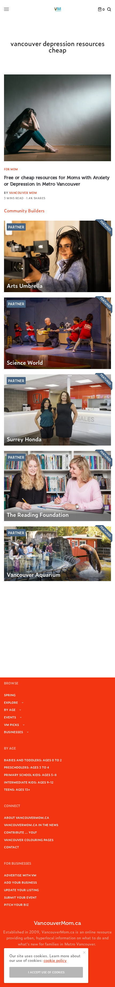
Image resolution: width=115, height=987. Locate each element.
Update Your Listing (21, 890)
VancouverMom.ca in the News (31, 825)
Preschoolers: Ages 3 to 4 (26, 767)
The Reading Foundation (38, 514)
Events (10, 717)
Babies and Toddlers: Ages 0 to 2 (33, 760)
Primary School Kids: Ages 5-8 (30, 775)
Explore (11, 702)
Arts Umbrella (25, 285)
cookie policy (55, 960)
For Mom (11, 169)
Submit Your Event (20, 897)
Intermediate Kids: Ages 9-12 (28, 782)
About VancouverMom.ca (26, 817)
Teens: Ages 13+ (17, 789)
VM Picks (11, 724)
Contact (11, 847)
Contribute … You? (20, 832)
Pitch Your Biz (16, 904)
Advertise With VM (20, 875)
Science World (25, 362)
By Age (10, 709)
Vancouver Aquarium (33, 574)
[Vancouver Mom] (57, 9)
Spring (10, 695)
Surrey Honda (24, 439)
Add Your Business (20, 882)
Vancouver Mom (23, 193)
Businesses (13, 732)
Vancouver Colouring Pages (28, 840)
